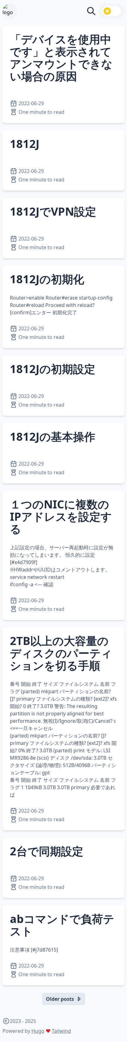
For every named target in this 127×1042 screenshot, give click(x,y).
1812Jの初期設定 (52, 368)
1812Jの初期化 (47, 279)
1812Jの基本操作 (52, 436)
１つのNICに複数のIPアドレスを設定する (61, 516)
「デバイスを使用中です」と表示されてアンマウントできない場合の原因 (61, 58)
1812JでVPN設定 (53, 211)
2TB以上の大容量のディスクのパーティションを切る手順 (61, 653)
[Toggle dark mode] (112, 11)
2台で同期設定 (46, 851)
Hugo (37, 1031)
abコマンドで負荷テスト (62, 925)
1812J (24, 143)
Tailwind (61, 1031)
